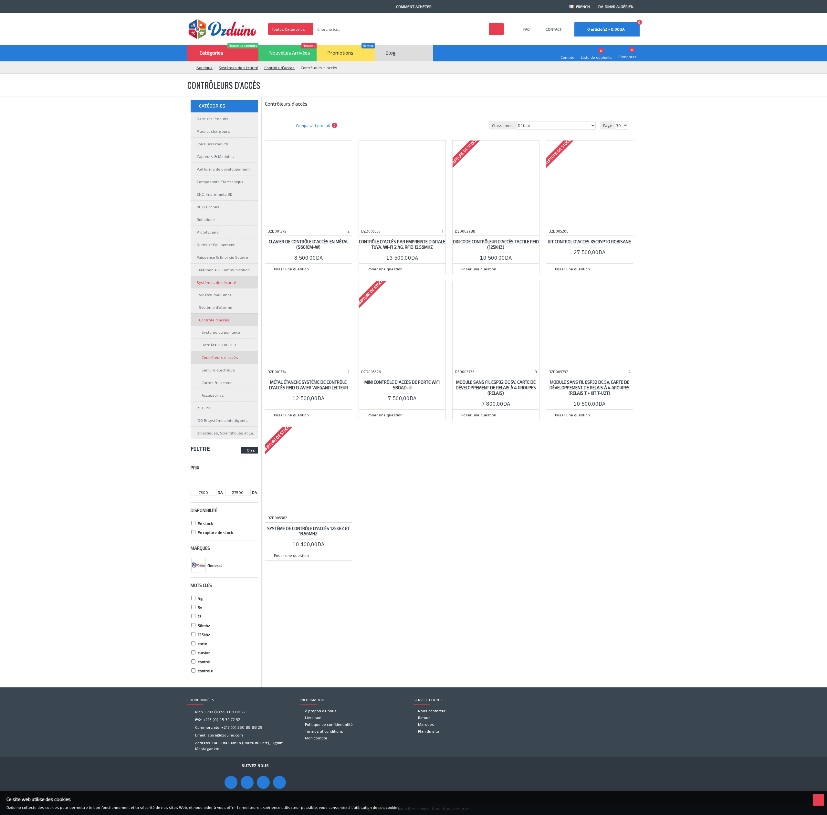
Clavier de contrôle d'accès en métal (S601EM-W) (308, 244)
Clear (251, 450)
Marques (200, 548)
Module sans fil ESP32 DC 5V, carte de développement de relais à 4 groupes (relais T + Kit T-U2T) (590, 388)
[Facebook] (231, 782)
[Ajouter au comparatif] (329, 259)
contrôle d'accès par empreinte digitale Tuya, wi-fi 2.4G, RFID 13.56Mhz (402, 244)
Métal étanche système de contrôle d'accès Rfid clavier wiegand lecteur (308, 385)
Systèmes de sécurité (238, 67)
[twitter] (279, 782)
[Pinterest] (263, 782)
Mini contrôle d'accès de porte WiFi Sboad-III (402, 385)
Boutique (204, 67)
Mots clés (201, 585)
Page (607, 125)
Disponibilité (204, 510)
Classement (503, 125)
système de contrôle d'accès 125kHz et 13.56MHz (308, 531)
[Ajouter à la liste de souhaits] (317, 259)
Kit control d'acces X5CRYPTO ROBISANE (589, 241)
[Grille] (273, 125)
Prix (195, 467)
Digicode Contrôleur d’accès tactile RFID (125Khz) (496, 244)
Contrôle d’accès (279, 67)
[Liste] (281, 125)
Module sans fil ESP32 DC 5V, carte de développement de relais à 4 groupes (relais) (496, 388)
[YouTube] (247, 782)
